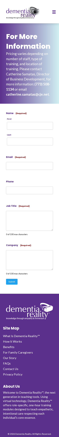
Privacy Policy (12, 374)
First (9, 119)
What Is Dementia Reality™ (21, 336)
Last (9, 135)
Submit (11, 281)
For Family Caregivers (18, 352)
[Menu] (54, 12)
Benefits (8, 347)
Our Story (9, 358)
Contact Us (10, 369)
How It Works (12, 341)
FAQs (7, 363)
